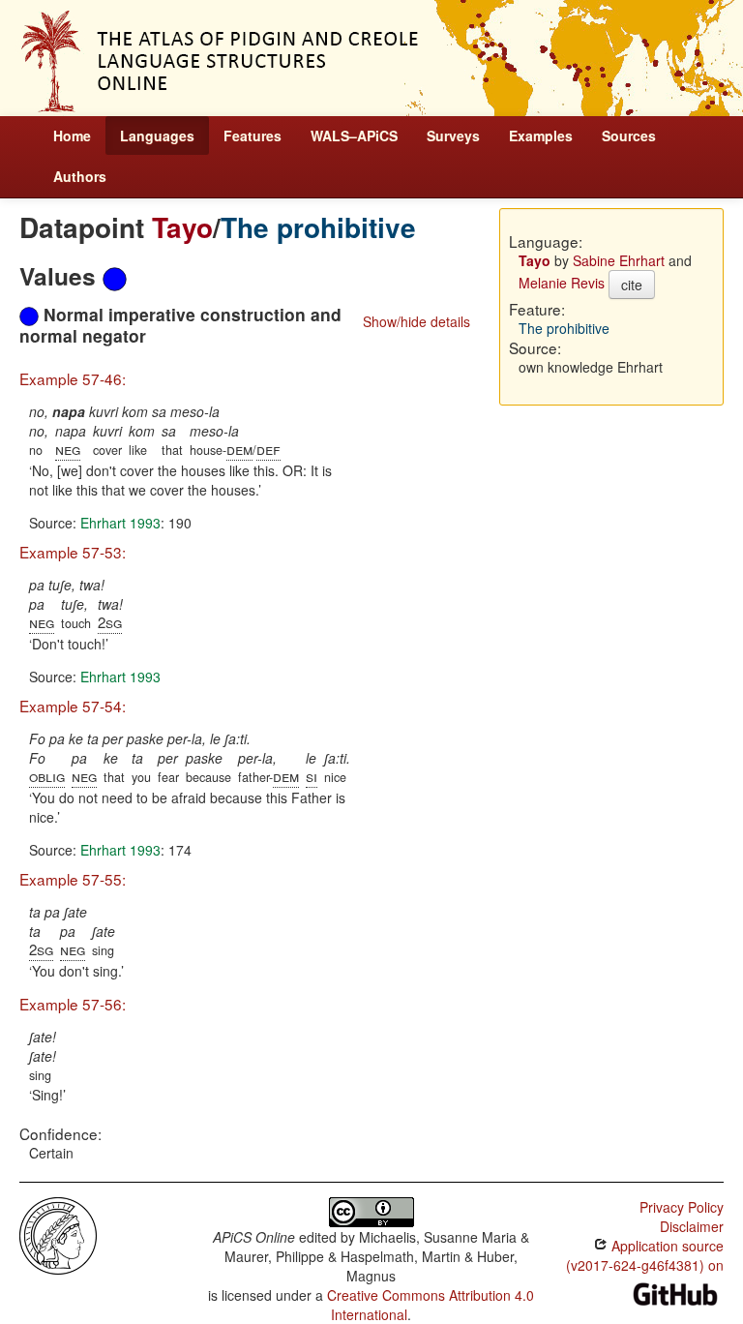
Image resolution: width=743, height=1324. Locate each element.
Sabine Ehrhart (619, 260)
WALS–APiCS (354, 135)
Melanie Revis (562, 282)
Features (252, 135)
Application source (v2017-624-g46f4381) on (645, 1255)
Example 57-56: (72, 1003)
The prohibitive (318, 227)
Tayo (182, 227)
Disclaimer (692, 1226)
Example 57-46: (72, 378)
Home (72, 135)
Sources (629, 135)
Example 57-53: (72, 551)
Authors (79, 176)
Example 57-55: (72, 878)
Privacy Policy (681, 1207)
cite (631, 284)
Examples (541, 135)
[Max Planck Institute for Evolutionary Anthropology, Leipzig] (58, 1234)
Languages (157, 135)
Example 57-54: (72, 705)
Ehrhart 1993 (120, 522)
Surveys (453, 135)
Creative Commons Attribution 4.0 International (430, 1304)
